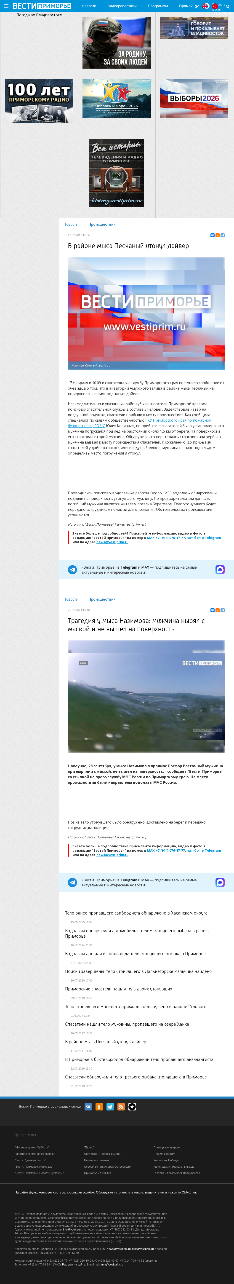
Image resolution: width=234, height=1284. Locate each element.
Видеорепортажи (122, 6)
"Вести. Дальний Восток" (30, 1160)
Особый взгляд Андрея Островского (107, 1166)
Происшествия (102, 224)
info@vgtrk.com (72, 1229)
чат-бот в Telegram (204, 537)
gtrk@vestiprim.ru (143, 1249)
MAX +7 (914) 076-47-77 (166, 537)
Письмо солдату (164, 1154)
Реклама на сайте (73, 1264)
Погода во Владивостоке (39, 14)
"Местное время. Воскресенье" (35, 1154)
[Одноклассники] (217, 235)
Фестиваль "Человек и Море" (102, 1154)
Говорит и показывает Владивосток (177, 1173)
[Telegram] (223, 235)
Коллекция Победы (166, 1160)
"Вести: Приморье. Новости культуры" (39, 1173)
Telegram (128, 567)
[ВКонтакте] (212, 235)
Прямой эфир (186, 8)
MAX (145, 567)
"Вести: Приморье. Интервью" (34, 1166)
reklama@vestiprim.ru (109, 1264)
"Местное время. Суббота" (32, 1147)
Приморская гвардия (167, 1147)
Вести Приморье (42, 6)
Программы (158, 6)
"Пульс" (89, 1147)
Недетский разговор (97, 1160)
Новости (89, 6)
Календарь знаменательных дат (175, 1166)
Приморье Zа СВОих (97, 1173)
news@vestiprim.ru (112, 542)
